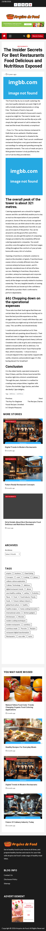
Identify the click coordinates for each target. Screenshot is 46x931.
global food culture (12, 605)
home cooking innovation (29, 609)
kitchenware (10, 617)
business (18, 573)
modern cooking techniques (16, 621)
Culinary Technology (13, 585)
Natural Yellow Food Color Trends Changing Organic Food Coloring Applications (20, 707)
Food (15, 597)
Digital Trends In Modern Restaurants (21, 447)
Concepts (9, 577)
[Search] (24, 36)
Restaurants (23, 46)
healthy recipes (11, 609)
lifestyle (21, 617)
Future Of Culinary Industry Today (20, 822)
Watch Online (37, 36)
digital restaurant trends (14, 589)
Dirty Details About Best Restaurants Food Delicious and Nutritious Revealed (23, 523)
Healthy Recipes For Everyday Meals (21, 747)
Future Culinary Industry (22, 601)
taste (30, 636)
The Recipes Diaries (35, 399)
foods (8, 601)
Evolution (35, 593)
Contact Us (8, 875)
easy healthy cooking (13, 593)
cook (18, 577)
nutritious (20, 394)
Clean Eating (28, 573)
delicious (12, 394)
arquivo (8, 573)
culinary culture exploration (15, 581)
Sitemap (7, 883)
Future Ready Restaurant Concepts (20, 485)
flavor (8, 597)
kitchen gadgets (29, 613)
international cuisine (13, 613)
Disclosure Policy (10, 879)
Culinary (35, 577)
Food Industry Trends (28, 597)
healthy (25, 605)
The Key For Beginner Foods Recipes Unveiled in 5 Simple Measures (15, 403)
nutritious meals (12, 628)
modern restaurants (13, 625)
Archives (8, 550)
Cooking (26, 577)
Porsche (24, 628)
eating (26, 593)
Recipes (33, 628)
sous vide (21, 636)
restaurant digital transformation (17, 632)
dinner (29, 589)
